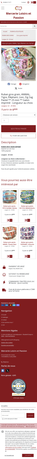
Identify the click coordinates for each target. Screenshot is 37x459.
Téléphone (5, 362)
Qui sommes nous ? (7, 322)
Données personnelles (7, 345)
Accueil (5, 31)
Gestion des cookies (7, 342)
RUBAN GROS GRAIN (8, 35)
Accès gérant (31, 426)
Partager (13, 84)
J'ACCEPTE (28, 455)
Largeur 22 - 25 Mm (8, 106)
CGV (3, 325)
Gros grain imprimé (22, 35)
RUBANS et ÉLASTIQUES (16, 31)
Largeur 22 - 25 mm (7, 39)
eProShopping (20, 426)
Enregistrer (25, 84)
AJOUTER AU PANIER (18, 129)
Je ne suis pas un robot (11, 419)
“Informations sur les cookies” (13, 447)
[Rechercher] (34, 26)
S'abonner (30, 415)
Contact (23, 2)
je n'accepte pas (9, 455)
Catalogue (5, 317)
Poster (20, 88)
